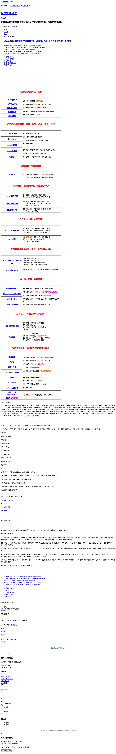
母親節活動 (4, 510)
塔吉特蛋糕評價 (5, 507)
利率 (2, 685)
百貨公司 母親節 (9, 590)
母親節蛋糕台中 (9, 65)
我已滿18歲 (4, 750)
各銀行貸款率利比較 (7, 679)
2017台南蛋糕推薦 (6, 520)
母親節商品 (7, 61)
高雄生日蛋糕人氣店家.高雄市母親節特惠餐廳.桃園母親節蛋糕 (22, 45)
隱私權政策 (67, 730)
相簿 (5, 30)
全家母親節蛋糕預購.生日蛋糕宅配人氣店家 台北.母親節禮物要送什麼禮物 (37, 41)
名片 (5, 34)
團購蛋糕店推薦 (9, 588)
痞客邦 (15, 620)
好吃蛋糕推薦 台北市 (7, 500)
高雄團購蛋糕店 (9, 594)
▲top (2, 628)
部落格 (6, 32)
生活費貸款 (4, 683)
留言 (18, 620)
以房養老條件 (5, 681)
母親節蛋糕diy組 (9, 596)
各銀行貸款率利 (5, 677)
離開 (10, 750)
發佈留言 (3, 641)
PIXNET (45, 730)
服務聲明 (74, 730)
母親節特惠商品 (9, 57)
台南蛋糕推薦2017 (9, 592)
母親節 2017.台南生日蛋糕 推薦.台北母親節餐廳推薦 (19, 49)
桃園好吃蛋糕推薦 (9, 59)
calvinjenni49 (4, 610)
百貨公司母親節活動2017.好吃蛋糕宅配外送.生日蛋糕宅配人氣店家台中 (25, 47)
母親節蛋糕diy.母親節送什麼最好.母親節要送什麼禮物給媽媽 (22, 53)
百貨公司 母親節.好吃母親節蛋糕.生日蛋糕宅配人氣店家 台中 (22, 51)
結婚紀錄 (14, 625)
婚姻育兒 (14, 26)
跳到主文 (3, 18)
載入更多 (3, 631)
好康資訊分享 (9, 13)
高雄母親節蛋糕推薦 (10, 63)
